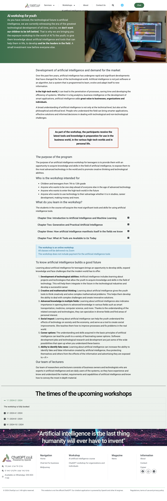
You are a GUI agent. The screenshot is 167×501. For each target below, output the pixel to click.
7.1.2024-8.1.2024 (14, 418)
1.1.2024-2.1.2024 (14, 400)
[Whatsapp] (148, 471)
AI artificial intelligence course (75, 10)
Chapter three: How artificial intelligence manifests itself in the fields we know (80, 231)
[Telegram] (154, 471)
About (85, 5)
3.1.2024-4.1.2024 (14, 413)
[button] (113, 5)
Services (48, 5)
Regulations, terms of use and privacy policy (147, 490)
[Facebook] (142, 471)
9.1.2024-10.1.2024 (15, 424)
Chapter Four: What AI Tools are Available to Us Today (67, 238)
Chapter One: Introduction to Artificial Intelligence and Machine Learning (77, 218)
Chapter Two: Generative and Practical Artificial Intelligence (70, 225)
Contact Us (101, 5)
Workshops (67, 5)
